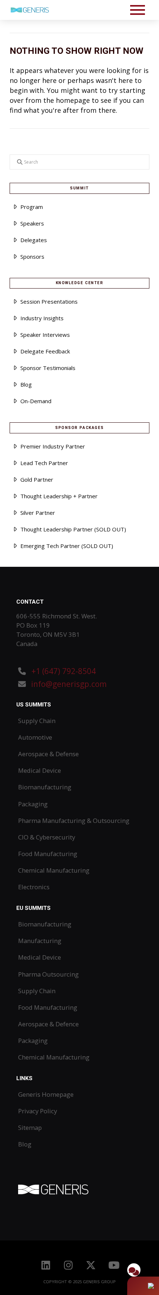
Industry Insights (42, 318)
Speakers (32, 223)
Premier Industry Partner (52, 446)
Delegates (33, 240)
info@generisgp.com (68, 684)
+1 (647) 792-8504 (63, 671)
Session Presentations (49, 301)
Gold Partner (36, 479)
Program (31, 206)
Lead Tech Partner (44, 463)
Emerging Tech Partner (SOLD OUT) (66, 545)
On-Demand (35, 401)
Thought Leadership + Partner (59, 496)
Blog (26, 384)
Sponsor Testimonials (47, 367)
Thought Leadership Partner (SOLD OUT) (73, 529)
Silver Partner (37, 512)
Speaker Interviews (45, 334)
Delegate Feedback (45, 351)
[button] (137, 10)
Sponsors (32, 256)
